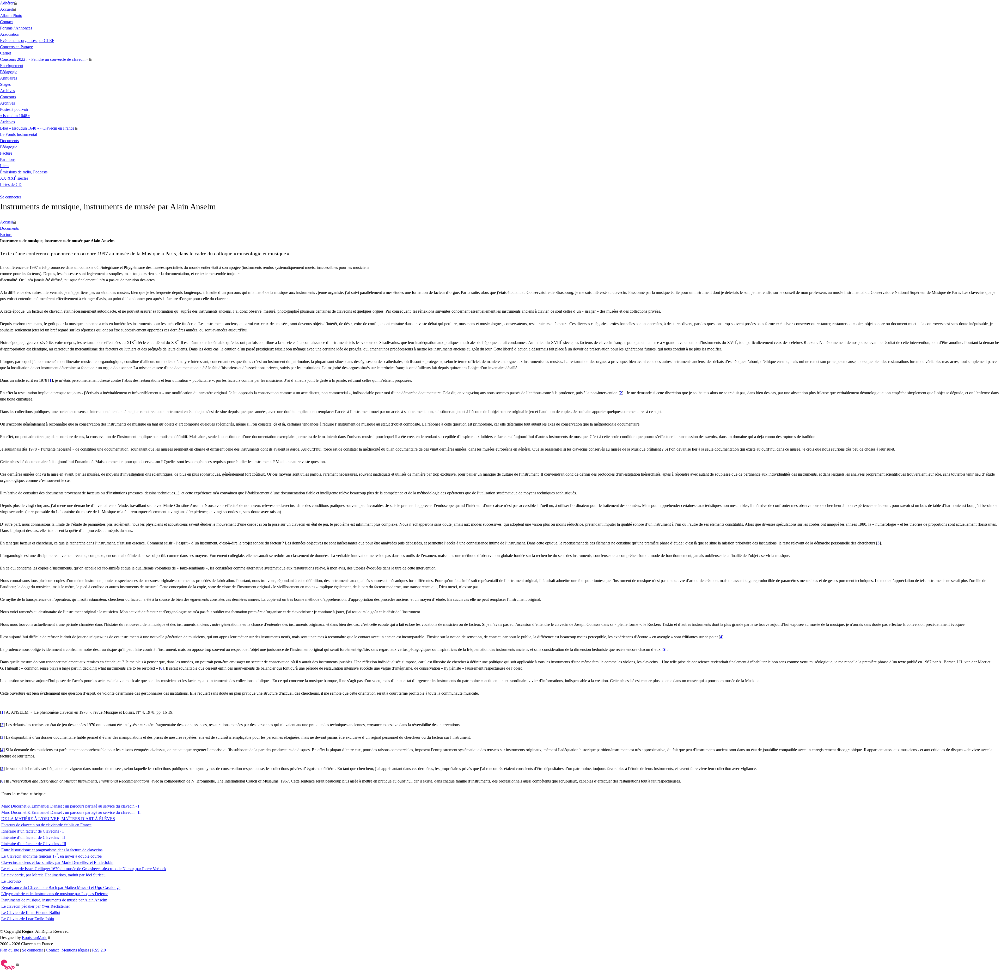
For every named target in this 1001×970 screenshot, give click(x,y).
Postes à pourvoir (14, 109)
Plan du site (9, 950)
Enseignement (11, 65)
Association (9, 34)
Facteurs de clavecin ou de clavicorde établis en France (46, 825)
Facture (6, 153)
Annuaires (8, 78)
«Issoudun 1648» (15, 115)
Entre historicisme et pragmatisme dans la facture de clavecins (51, 850)
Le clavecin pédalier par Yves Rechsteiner (35, 906)
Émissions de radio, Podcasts (23, 172)
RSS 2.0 (99, 950)
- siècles (14, 178)
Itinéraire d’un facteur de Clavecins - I (32, 831)
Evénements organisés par (27, 40)
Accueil (6, 9)
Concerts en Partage (16, 47)
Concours (8, 97)
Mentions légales (75, 950)
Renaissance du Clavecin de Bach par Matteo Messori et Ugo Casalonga (60, 887)
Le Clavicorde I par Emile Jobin (27, 919)
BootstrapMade (34, 937)
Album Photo (11, 15)
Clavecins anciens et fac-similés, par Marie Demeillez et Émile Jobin (57, 862)
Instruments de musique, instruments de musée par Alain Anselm (54, 900)
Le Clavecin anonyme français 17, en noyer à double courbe (51, 856)
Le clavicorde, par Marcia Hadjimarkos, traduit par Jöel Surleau (53, 875)
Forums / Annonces (16, 28)
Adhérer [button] (7, 3)
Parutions (7, 159)
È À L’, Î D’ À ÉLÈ (58, 818)
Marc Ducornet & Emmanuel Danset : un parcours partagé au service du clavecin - (71, 812)
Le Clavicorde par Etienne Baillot (30, 912)
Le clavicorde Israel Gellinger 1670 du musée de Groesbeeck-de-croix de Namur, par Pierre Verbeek (83, 868)
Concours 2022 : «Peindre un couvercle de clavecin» (44, 59)
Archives (7, 90)
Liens (4, 165)
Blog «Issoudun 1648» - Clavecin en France (37, 128)
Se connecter (10, 197)
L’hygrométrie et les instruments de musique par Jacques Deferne (54, 894)
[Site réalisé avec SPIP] (9, 964)
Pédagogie (8, 72)
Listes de (11, 184)
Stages (5, 84)
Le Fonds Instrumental (18, 134)
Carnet (5, 53)
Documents (9, 140)
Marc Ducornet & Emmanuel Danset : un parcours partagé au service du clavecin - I (70, 806)
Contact (6, 22)
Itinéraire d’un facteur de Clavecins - (33, 837)
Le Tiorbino (11, 881)
